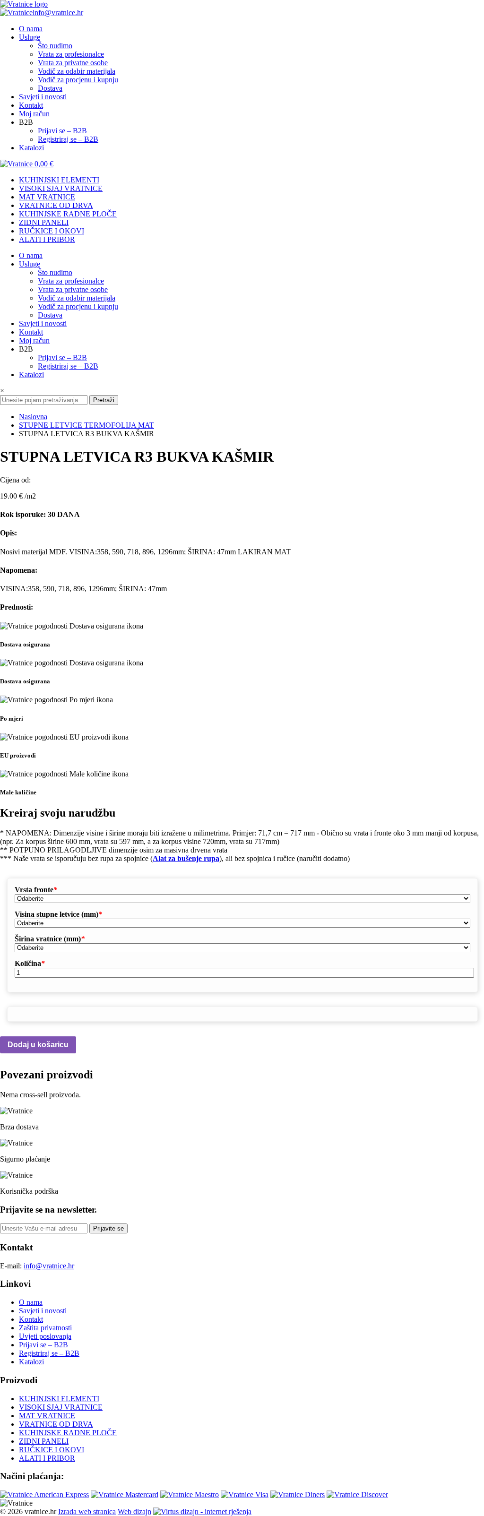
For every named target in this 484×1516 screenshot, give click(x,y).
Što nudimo (55, 46)
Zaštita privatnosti (45, 1328)
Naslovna (33, 417)
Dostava (50, 88)
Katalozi (31, 148)
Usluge (29, 37)
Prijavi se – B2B (62, 131)
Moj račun (34, 114)
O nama (31, 29)
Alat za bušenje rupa (186, 858)
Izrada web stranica (87, 1511)
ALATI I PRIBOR (47, 239)
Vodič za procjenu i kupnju (78, 80)
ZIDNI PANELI (44, 222)
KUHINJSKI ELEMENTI (59, 180)
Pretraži (103, 400)
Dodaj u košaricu (38, 1045)
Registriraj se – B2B (68, 139)
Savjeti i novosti (43, 97)
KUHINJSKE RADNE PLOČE (68, 214)
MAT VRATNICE (47, 197)
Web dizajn (134, 1511)
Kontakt (31, 105)
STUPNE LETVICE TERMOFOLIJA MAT (86, 425)
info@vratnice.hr (58, 13)
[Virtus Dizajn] (202, 1511)
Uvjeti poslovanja (45, 1336)
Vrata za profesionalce (71, 54)
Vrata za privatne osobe (73, 63)
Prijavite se (108, 1228)
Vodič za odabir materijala (76, 71)
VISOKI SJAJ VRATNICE (61, 188)
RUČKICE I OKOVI (51, 231)
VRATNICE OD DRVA (56, 205)
